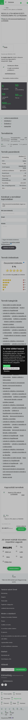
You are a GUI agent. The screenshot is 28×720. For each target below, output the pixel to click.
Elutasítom (6, 371)
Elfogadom (7, 365)
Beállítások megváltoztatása (11, 368)
